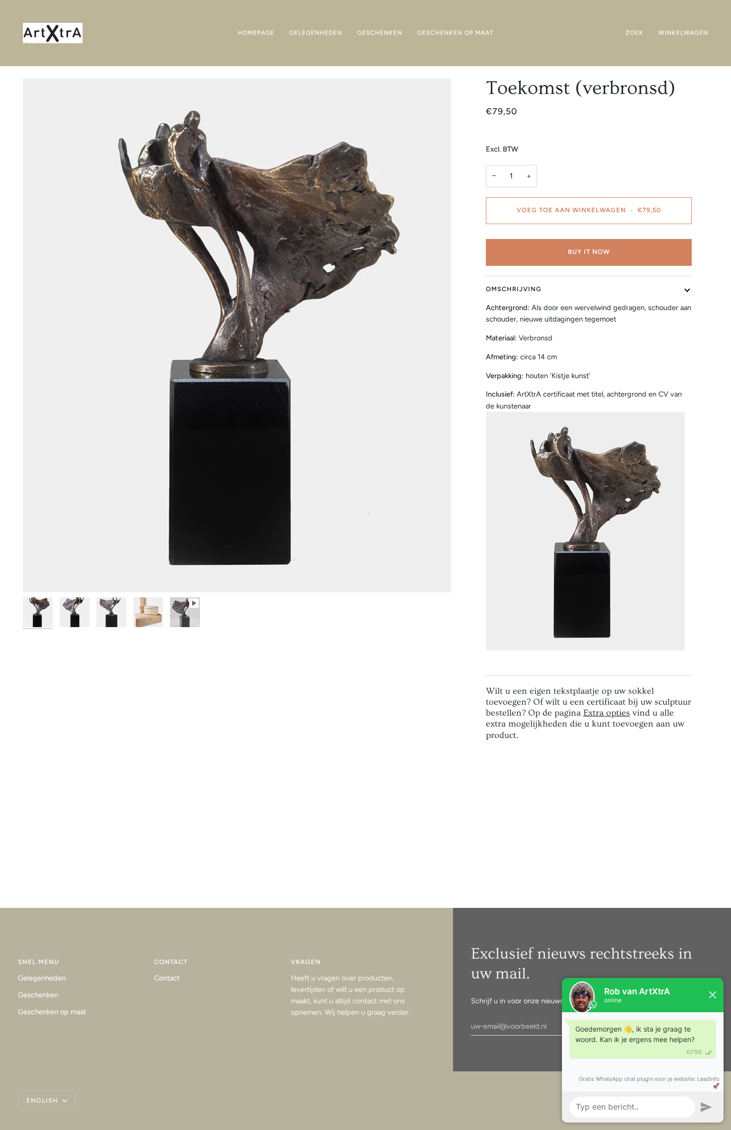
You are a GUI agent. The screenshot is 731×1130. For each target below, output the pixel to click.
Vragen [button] (306, 962)
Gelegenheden (42, 977)
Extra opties (606, 713)
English (43, 1100)
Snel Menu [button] (38, 962)
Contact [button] (170, 962)
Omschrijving (514, 289)
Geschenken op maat (52, 1011)
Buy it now (589, 251)
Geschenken (38, 994)
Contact (167, 977)
